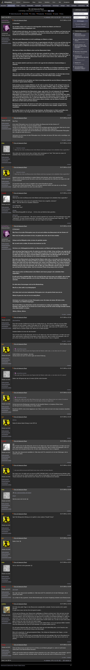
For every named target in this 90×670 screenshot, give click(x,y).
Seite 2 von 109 (5, 17)
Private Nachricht (6, 39)
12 (55, 17)
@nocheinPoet (16, 320)
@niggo (14, 210)
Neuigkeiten (67, 2)
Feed (49, 10)
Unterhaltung (81, 5)
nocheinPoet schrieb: (21, 349)
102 (60, 17)
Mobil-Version (21, 665)
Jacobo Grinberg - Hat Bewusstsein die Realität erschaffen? (80, 47)
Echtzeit (18, 2)
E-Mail (52, 10)
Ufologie (63, 5)
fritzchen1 (4, 118)
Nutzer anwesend (81, 10)
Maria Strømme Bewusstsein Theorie (81, 41)
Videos (40, 2)
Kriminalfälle (30, 5)
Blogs (34, 2)
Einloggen (81, 21)
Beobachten (41, 13)
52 (57, 17)
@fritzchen (15, 196)
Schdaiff (3, 193)
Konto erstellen (81, 26)
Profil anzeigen (5, 38)
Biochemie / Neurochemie (81, 52)
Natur (68, 5)
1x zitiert (64, 341)
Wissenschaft (11, 5)
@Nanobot (15, 215)
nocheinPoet (4, 20)
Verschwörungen (47, 5)
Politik (17, 5)
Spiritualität (38, 5)
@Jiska (14, 420)
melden (69, 115)
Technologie (56, 5)
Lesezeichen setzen (6, 43)
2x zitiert (64, 140)
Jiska (2, 143)
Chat (54, 2)
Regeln (16, 665)
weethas (3, 604)
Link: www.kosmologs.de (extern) (22, 492)
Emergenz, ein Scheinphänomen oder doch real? (81, 58)
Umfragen (74, 5)
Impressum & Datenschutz (7, 665)
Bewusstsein (38, 10)
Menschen (3, 5)
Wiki (60, 2)
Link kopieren (5, 41)
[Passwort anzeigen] (86, 18)
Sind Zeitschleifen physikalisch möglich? (80, 68)
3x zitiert (64, 314)
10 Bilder (26, 13)
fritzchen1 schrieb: (20, 148)
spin (2, 167)
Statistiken (47, 2)
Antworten (49, 13)
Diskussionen (26, 2)
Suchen (56, 13)
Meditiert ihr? (79, 63)
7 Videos (33, 13)
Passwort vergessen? (80, 24)
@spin (14, 496)
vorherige (47, 17)
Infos (62, 13)
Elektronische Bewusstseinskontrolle (80, 35)
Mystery (23, 5)
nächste (67, 17)
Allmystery (8, 2)
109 (64, 17)
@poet (14, 205)
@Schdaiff (15, 589)
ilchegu (3, 317)
